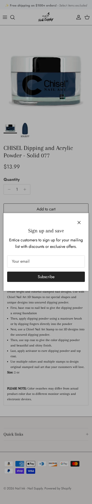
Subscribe (46, 277)
